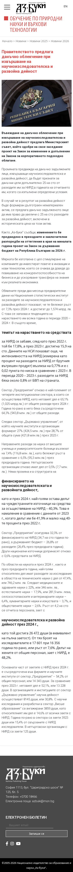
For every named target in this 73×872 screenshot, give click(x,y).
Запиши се (36, 834)
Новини (21, 41)
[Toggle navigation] (8, 6)
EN (66, 6)
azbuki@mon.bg (43, 801)
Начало (7, 41)
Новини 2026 (60, 41)
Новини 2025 (39, 41)
